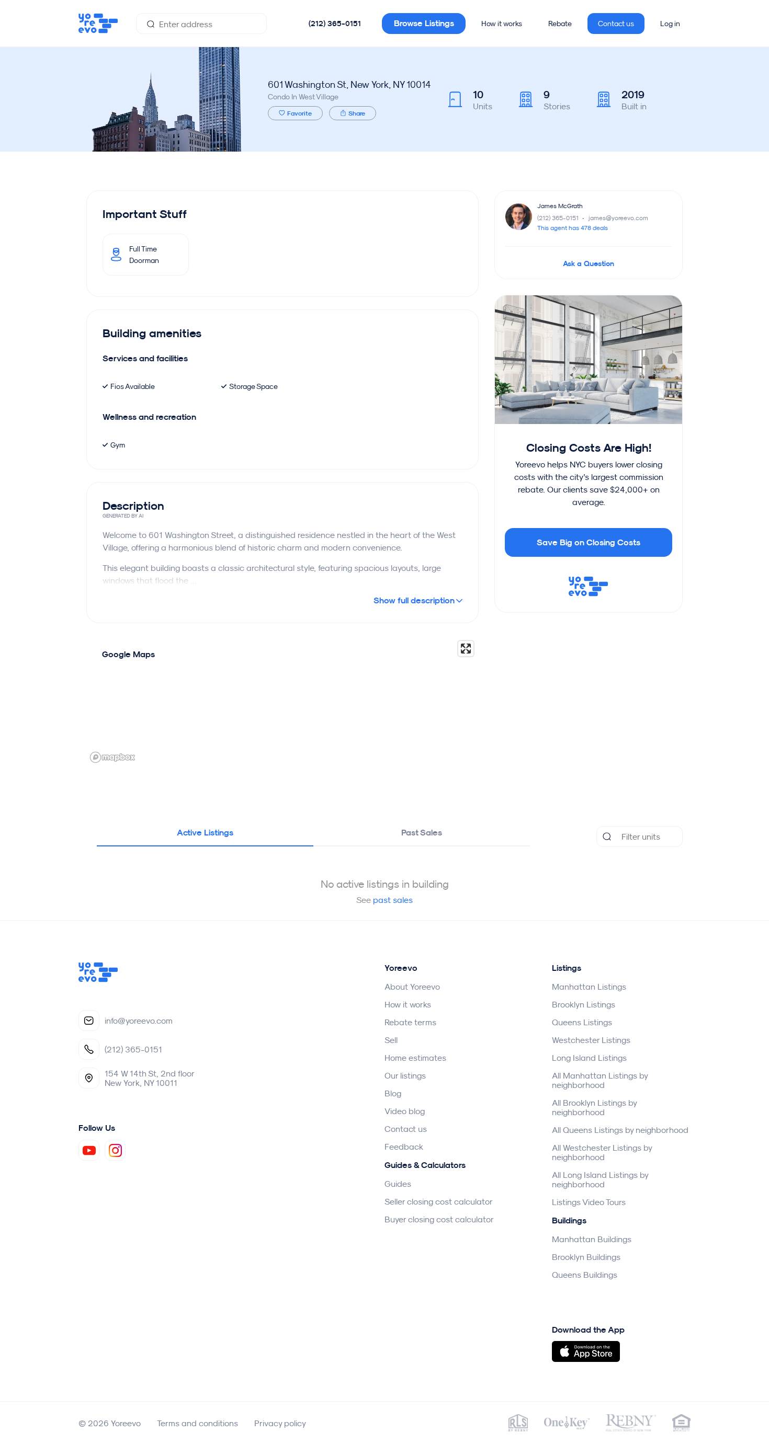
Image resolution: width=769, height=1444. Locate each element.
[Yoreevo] (98, 979)
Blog (392, 1093)
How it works (501, 23)
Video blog (404, 1111)
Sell (391, 1040)
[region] (282, 701)
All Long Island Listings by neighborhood (600, 1179)
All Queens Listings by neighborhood (620, 1129)
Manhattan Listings (589, 986)
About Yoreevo (412, 986)
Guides (397, 1183)
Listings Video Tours (589, 1202)
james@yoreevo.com (618, 218)
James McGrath (560, 206)
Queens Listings (582, 1022)
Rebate (560, 23)
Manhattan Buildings (591, 1239)
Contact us (616, 23)
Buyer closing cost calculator (439, 1219)
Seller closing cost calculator (438, 1201)
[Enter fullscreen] (465, 648)
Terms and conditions (197, 1423)
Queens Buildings (584, 1274)
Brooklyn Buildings (586, 1257)
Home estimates (415, 1057)
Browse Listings (424, 23)
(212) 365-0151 (335, 23)
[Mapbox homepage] (112, 757)
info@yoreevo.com (139, 1020)
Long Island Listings (589, 1057)
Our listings (405, 1075)
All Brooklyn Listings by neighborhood (594, 1107)
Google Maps (128, 654)
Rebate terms (410, 1022)
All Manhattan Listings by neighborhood (600, 1080)
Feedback (403, 1146)
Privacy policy (280, 1423)
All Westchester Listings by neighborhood (602, 1152)
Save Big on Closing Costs (588, 542)
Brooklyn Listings (583, 1004)
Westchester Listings (591, 1040)
